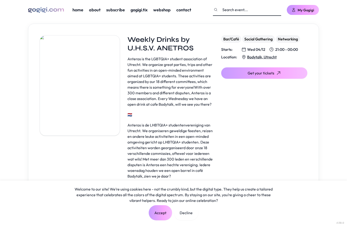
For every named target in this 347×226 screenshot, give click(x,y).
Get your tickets (261, 73)
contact (183, 10)
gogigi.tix (139, 10)
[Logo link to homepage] (46, 10)
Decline (186, 212)
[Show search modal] (216, 9)
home (77, 10)
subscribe (115, 10)
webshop (162, 10)
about (95, 10)
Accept (160, 212)
